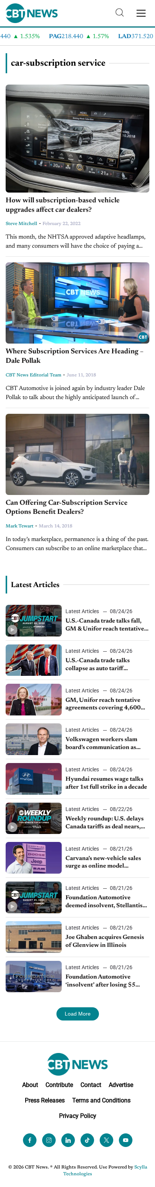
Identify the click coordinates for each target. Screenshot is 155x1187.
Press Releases (45, 1100)
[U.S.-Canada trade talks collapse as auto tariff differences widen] (34, 660)
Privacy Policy (77, 1115)
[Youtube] (125, 1140)
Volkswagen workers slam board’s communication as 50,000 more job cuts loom (101, 744)
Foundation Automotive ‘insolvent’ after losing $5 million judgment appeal (100, 981)
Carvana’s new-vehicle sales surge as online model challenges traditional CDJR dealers (104, 863)
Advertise (121, 1084)
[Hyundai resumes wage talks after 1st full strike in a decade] (34, 779)
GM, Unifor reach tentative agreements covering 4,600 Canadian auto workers (103, 704)
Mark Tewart (19, 526)
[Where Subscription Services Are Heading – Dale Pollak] (77, 303)
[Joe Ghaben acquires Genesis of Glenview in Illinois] (34, 937)
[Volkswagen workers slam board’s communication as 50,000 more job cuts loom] (34, 739)
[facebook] (29, 1140)
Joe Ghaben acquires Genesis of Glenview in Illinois (104, 941)
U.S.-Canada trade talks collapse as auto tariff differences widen (97, 665)
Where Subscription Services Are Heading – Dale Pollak (74, 356)
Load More (78, 1014)
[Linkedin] (68, 1140)
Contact (91, 1084)
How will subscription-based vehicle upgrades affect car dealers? (63, 205)
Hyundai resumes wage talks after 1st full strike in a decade (106, 783)
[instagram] (49, 1140)
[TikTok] (87, 1140)
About (30, 1084)
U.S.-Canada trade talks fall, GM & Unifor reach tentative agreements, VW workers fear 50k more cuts (106, 625)
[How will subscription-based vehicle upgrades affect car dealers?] (77, 139)
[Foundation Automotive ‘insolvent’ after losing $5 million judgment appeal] (34, 977)
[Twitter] (106, 1140)
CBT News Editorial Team (33, 375)
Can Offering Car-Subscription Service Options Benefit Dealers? (67, 507)
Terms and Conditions (101, 1100)
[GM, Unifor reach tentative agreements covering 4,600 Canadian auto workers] (34, 699)
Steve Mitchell (21, 224)
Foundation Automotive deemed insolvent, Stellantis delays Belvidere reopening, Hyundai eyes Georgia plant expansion (104, 902)
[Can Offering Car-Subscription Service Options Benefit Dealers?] (77, 454)
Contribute (59, 1084)
